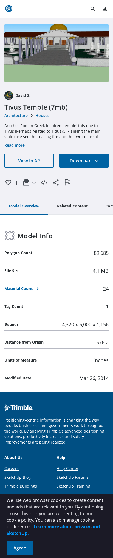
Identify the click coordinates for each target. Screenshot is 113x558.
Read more (14, 145)
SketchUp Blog (17, 477)
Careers (11, 468)
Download (81, 161)
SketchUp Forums (72, 477)
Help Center (67, 468)
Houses (42, 115)
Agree (19, 548)
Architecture (16, 115)
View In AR (29, 161)
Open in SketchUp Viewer (56, 53)
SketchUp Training (73, 486)
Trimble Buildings (20, 486)
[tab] (24, 206)
